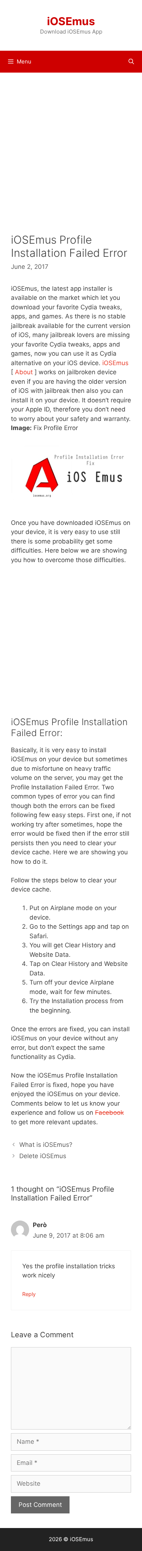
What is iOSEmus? (45, 1144)
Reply (29, 1294)
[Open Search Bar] (131, 62)
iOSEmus (71, 21)
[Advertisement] (71, 158)
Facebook (109, 1112)
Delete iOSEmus (42, 1156)
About (24, 372)
